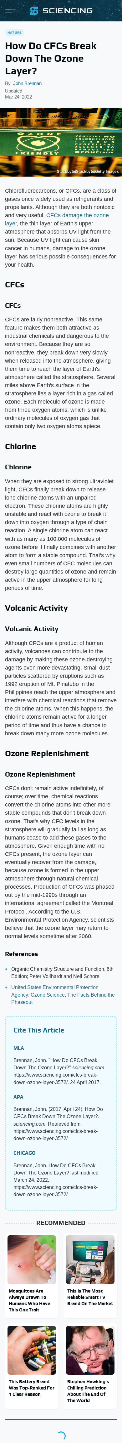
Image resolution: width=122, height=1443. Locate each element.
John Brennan (27, 83)
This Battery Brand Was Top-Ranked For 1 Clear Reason (31, 1388)
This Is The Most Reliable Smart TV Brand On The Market (90, 1297)
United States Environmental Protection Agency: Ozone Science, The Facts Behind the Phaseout (63, 994)
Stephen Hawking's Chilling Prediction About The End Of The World (88, 1391)
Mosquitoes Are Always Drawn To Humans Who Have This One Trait (29, 1300)
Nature (15, 32)
